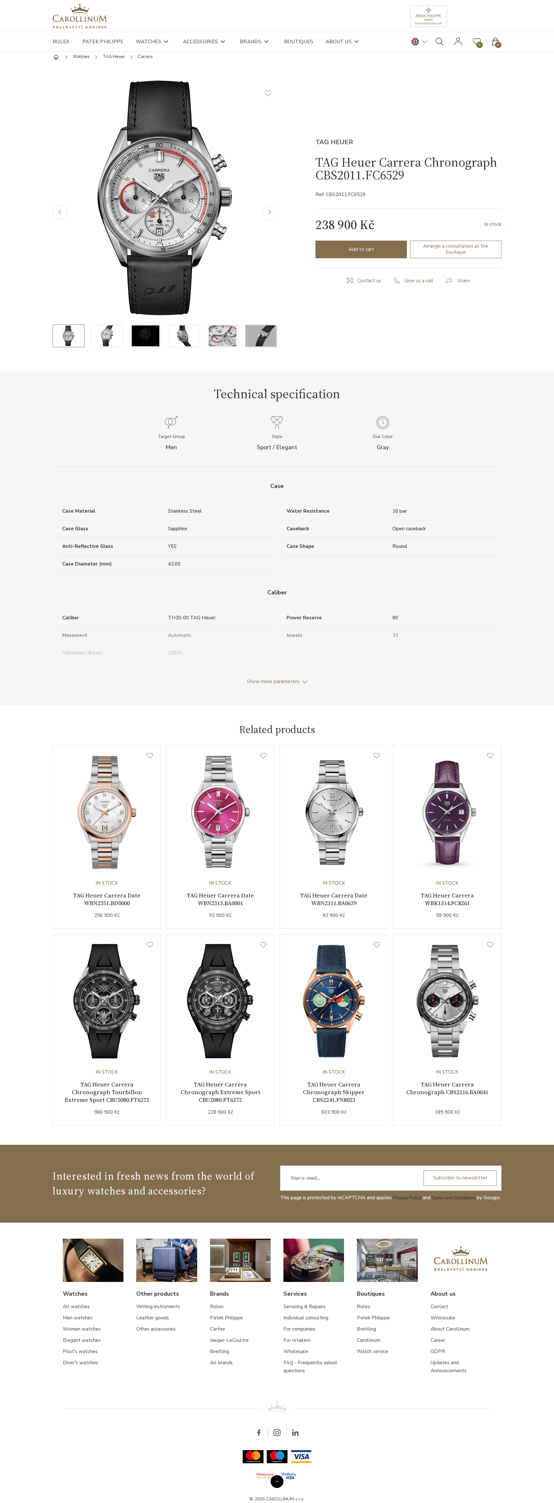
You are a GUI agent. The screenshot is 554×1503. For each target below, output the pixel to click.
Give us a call (419, 283)
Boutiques (306, 41)
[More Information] (277, 1480)
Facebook (257, 1453)
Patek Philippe (104, 41)
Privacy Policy (408, 1210)
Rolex (61, 41)
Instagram (277, 1453)
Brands (257, 41)
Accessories (205, 41)
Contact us (369, 283)
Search (439, 41)
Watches (151, 41)
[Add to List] (270, 96)
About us (349, 41)
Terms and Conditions (456, 1210)
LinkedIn (296, 1453)
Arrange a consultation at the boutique (456, 252)
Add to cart (361, 251)
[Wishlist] (149, 763)
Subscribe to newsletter (458, 1190)
